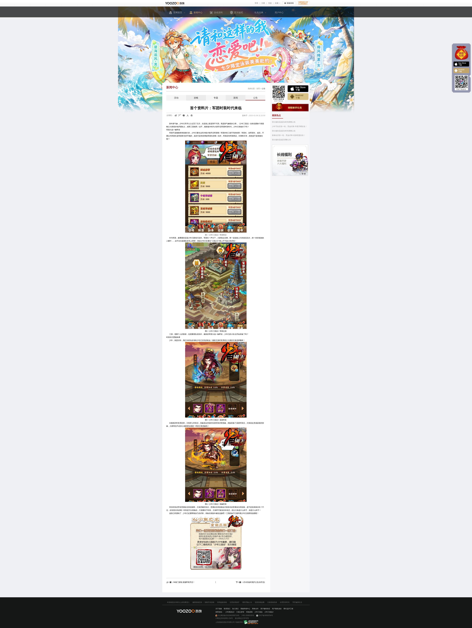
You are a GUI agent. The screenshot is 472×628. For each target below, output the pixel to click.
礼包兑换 (258, 12)
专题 (216, 98)
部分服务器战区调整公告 (281, 140)
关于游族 (218, 609)
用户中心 (279, 12)
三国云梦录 (240, 612)
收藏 (276, 3)
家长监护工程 (288, 609)
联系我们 (227, 609)
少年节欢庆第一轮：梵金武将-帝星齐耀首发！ (289, 126)
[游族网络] (175, 3)
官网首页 (177, 12)
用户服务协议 (265, 609)
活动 (176, 98)
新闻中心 (198, 12)
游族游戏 (290, 3)
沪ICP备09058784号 (265, 615)
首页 (258, 89)
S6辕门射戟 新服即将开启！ (184, 582)
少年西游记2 (229, 612)
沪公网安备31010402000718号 (228, 615)
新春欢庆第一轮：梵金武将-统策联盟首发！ (288, 135)
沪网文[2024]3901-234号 (224, 618)
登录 (256, 3)
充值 (270, 3)
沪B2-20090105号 (248, 615)
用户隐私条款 (277, 609)
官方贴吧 (238, 12)
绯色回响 (249, 612)
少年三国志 (259, 612)
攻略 (196, 98)
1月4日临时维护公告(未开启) (254, 582)
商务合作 (255, 609)
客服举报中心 (245, 609)
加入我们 (235, 609)
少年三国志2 (269, 612)
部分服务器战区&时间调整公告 (283, 122)
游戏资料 (218, 12)
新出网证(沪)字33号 (242, 618)
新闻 (235, 98)
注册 (263, 3)
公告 (255, 98)
